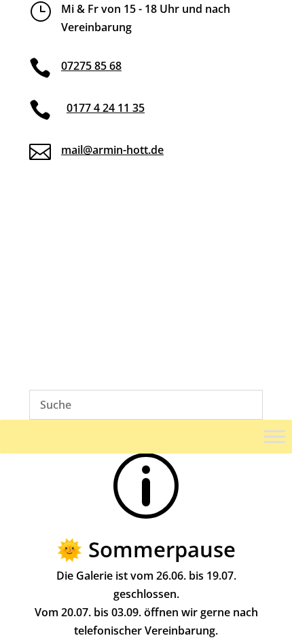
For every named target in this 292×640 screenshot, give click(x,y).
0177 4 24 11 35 (106, 107)
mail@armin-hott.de (112, 149)
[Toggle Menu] (274, 436)
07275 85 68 (91, 65)
